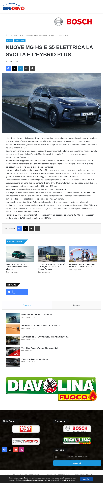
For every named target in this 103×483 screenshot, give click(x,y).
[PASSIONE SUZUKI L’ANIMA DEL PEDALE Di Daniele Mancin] (83, 254)
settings (72, 480)
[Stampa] (32, 68)
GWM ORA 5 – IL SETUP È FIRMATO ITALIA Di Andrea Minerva (17, 266)
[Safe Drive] (14, 6)
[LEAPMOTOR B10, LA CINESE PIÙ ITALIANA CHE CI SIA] (13, 340)
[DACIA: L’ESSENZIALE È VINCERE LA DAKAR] (13, 329)
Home (9, 35)
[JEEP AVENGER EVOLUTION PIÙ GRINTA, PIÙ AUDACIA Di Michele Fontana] (52, 254)
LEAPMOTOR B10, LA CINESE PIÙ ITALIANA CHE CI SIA (44, 337)
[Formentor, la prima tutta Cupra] (13, 362)
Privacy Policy (86, 474)
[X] (14, 68)
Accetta (86, 479)
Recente (76, 305)
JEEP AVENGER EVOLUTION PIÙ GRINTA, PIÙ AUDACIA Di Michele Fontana (51, 266)
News (16, 35)
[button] (51, 21)
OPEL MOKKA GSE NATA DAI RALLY (36, 315)
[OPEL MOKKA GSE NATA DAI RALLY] (13, 318)
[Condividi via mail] (26, 68)
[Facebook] (8, 68)
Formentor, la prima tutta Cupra (34, 359)
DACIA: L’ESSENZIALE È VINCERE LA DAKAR (40, 326)
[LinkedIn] (20, 68)
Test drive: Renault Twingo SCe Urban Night (40, 348)
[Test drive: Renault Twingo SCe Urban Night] (13, 351)
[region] (51, 21)
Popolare (27, 305)
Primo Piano (19, 41)
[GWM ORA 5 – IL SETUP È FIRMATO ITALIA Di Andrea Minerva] (20, 254)
